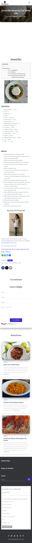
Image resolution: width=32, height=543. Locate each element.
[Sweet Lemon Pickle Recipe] (16, 350)
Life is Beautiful (6, 513)
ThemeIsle (21, 539)
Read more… (7, 374)
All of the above (7, 522)
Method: (14, 72)
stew (10, 263)
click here (14, 246)
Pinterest (23, 536)
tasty (20, 263)
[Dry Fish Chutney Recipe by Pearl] (16, 388)
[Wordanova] (5, 3)
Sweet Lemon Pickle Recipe (11, 365)
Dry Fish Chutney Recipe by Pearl (13, 402)
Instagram (20, 536)
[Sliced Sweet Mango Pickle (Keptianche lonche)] (16, 424)
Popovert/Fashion (7, 507)
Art (3, 519)
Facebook (9, 536)
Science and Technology (9, 516)
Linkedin (17, 536)
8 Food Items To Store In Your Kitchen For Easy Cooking (19, 76)
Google (14, 536)
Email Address (6, 492)
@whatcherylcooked (10, 243)
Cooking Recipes (7, 504)
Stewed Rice (6, 68)
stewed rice (15, 263)
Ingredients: (14, 70)
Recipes (10, 260)
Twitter (11, 536)
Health (4, 510)
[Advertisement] (16, 41)
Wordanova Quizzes (8, 501)
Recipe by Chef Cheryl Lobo (18, 73)
